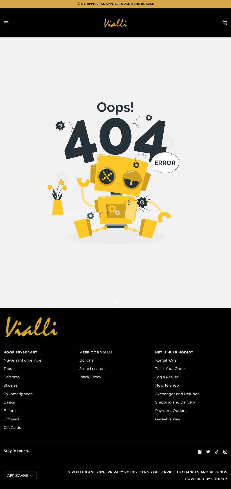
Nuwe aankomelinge (23, 360)
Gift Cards (12, 427)
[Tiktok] (217, 452)
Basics (9, 402)
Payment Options (171, 410)
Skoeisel (11, 385)
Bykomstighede (18, 394)
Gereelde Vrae (167, 419)
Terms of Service (157, 472)
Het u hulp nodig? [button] (174, 352)
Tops (8, 368)
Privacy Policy (123, 472)
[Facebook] (200, 452)
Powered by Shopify (206, 479)
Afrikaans (18, 475)
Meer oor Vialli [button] (95, 352)
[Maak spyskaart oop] (10, 22)
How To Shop (167, 385)
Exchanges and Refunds (177, 394)
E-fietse (11, 410)
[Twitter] (208, 452)
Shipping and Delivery (175, 402)
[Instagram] (225, 452)
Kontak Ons (165, 360)
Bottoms (12, 377)
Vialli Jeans (84, 472)
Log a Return (167, 377)
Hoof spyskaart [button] (20, 352)
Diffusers (11, 419)
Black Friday (90, 377)
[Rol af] (115, 301)
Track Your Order (170, 368)
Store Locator (91, 368)
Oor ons (86, 360)
